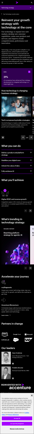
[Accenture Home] (17, 2)
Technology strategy (7, 7)
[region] (17, 413)
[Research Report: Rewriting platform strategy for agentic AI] (15, 244)
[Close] (32, 395)
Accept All (17, 418)
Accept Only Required (17, 423)
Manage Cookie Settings (17, 428)
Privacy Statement (13, 414)
